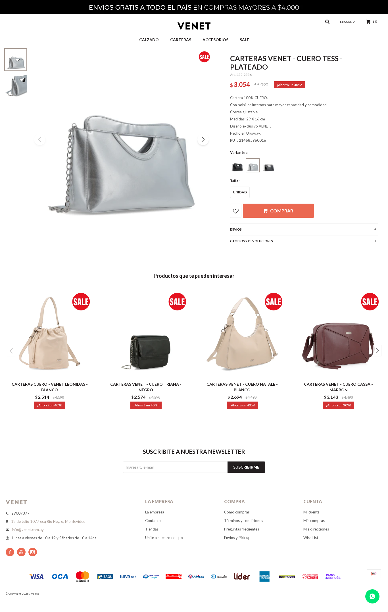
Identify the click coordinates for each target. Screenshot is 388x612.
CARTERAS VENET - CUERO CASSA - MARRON (338, 387)
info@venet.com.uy (28, 529)
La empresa (154, 512)
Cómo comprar (236, 512)
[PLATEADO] (253, 165)
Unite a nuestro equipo (164, 537)
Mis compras (314, 520)
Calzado (149, 39)
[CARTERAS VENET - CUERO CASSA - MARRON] (338, 333)
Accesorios (215, 39)
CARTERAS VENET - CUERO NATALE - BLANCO (242, 387)
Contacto (153, 520)
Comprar (281, 210)
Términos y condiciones (243, 520)
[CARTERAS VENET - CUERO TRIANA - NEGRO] (146, 333)
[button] (203, 139)
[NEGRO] (237, 165)
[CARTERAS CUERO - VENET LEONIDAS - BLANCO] (49, 333)
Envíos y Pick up (237, 537)
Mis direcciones (316, 529)
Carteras (180, 39)
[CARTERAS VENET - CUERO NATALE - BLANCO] (242, 333)
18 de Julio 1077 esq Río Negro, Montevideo (48, 521)
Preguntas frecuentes (241, 529)
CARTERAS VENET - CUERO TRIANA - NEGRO (146, 387)
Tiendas (151, 529)
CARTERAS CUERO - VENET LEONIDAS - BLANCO (50, 387)
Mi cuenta (311, 512)
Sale (244, 39)
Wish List (310, 537)
